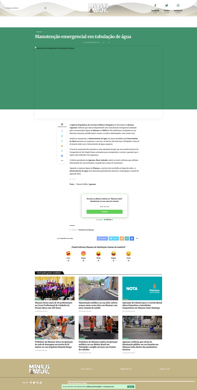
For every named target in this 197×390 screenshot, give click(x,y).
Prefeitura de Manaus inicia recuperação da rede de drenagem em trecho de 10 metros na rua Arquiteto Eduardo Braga (54, 344)
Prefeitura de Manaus (86, 230)
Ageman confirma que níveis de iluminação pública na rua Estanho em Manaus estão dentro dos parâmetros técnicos (140, 346)
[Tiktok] (40, 382)
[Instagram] (178, 8)
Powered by (99, 219)
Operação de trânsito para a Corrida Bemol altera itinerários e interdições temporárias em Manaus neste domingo (142, 305)
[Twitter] (166, 8)
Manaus (39, 31)
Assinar (105, 212)
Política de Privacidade (94, 386)
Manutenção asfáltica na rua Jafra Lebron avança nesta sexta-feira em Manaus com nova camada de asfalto (98, 305)
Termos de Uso (109, 386)
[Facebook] (155, 8)
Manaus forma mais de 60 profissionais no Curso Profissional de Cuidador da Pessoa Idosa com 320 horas (53, 305)
